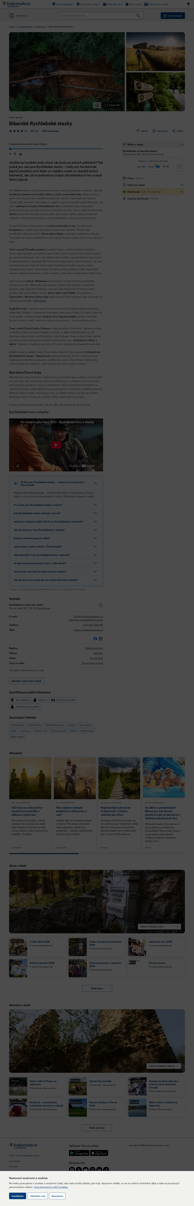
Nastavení (57, 1195)
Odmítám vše (37, 1195)
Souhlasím (18, 1195)
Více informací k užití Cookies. (51, 1187)
